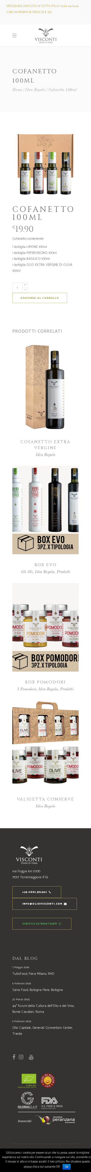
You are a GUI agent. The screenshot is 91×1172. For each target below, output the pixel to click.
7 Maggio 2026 (20, 967)
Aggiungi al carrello (40, 298)
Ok (66, 1166)
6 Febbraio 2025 (21, 1021)
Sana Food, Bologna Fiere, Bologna (37, 990)
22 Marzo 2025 (21, 999)
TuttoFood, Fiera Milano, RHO (33, 974)
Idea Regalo (35, 90)
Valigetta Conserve (45, 799)
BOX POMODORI (45, 682)
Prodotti (63, 572)
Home (17, 90)
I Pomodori (26, 689)
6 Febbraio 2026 (21, 983)
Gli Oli (27, 572)
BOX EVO (45, 565)
